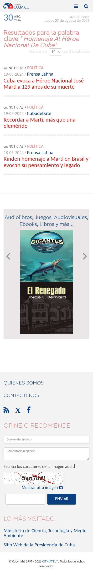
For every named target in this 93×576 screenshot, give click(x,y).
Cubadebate (39, 113)
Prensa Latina (40, 74)
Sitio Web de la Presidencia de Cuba (39, 545)
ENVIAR (61, 499)
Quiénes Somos (24, 382)
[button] (8, 282)
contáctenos (21, 395)
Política (35, 68)
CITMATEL (49, 561)
